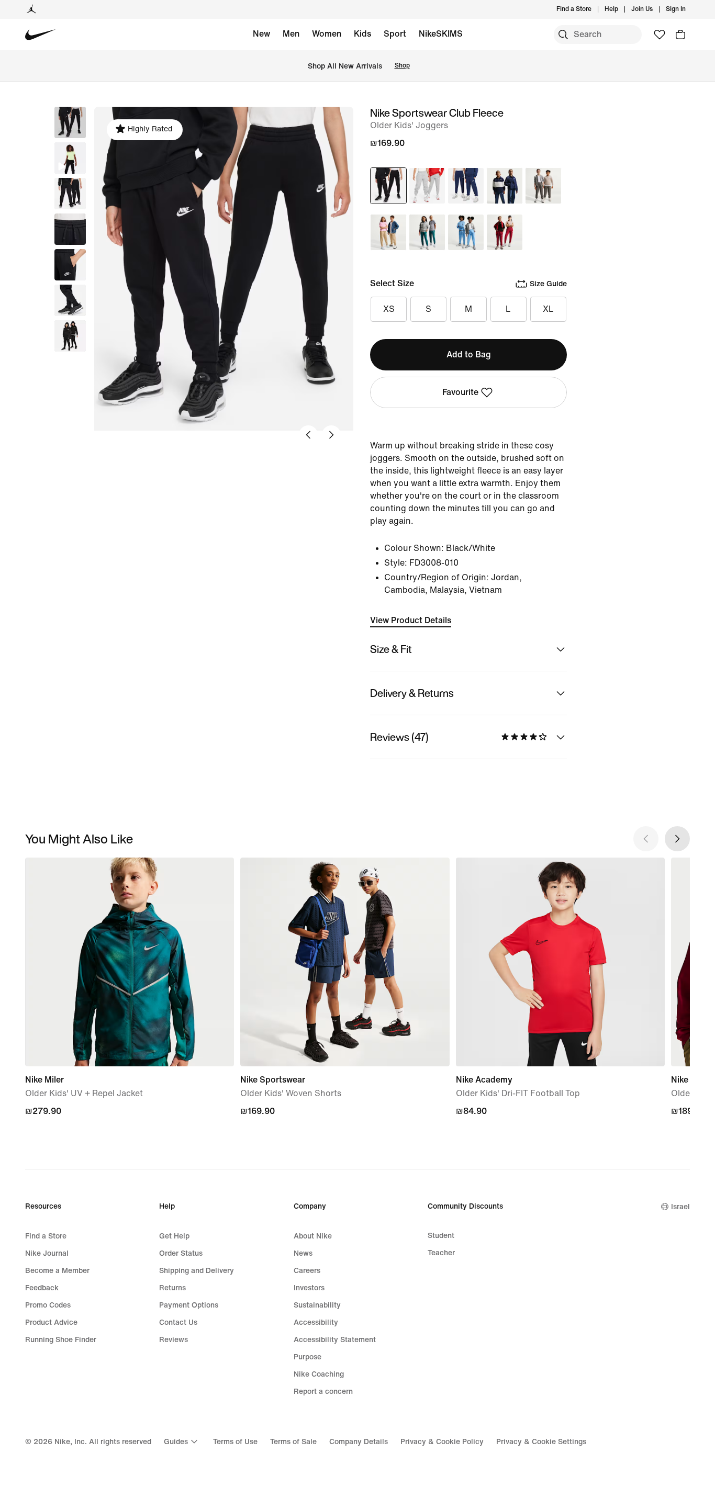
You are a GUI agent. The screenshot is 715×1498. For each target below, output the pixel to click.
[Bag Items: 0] (680, 34)
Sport (395, 33)
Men (291, 33)
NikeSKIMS (441, 33)
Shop (402, 65)
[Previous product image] (308, 434)
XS (389, 309)
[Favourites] (659, 34)
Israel (680, 1207)
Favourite (460, 392)
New (261, 33)
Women (326, 33)
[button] (70, 158)
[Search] (563, 34)
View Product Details (410, 620)
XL (548, 309)
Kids (362, 33)
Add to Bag (468, 354)
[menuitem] (621, 9)
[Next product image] (331, 434)
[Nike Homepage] (40, 34)
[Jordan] (31, 9)
